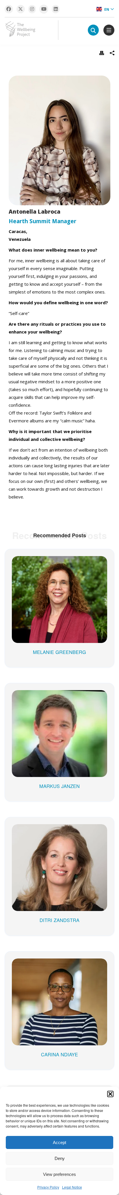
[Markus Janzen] (59, 699)
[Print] (101, 53)
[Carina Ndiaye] (59, 967)
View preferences (59, 1174)
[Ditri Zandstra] (59, 833)
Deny (60, 1158)
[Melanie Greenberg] (59, 564)
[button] (110, 1094)
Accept (59, 1142)
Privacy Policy (48, 1187)
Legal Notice (72, 1187)
